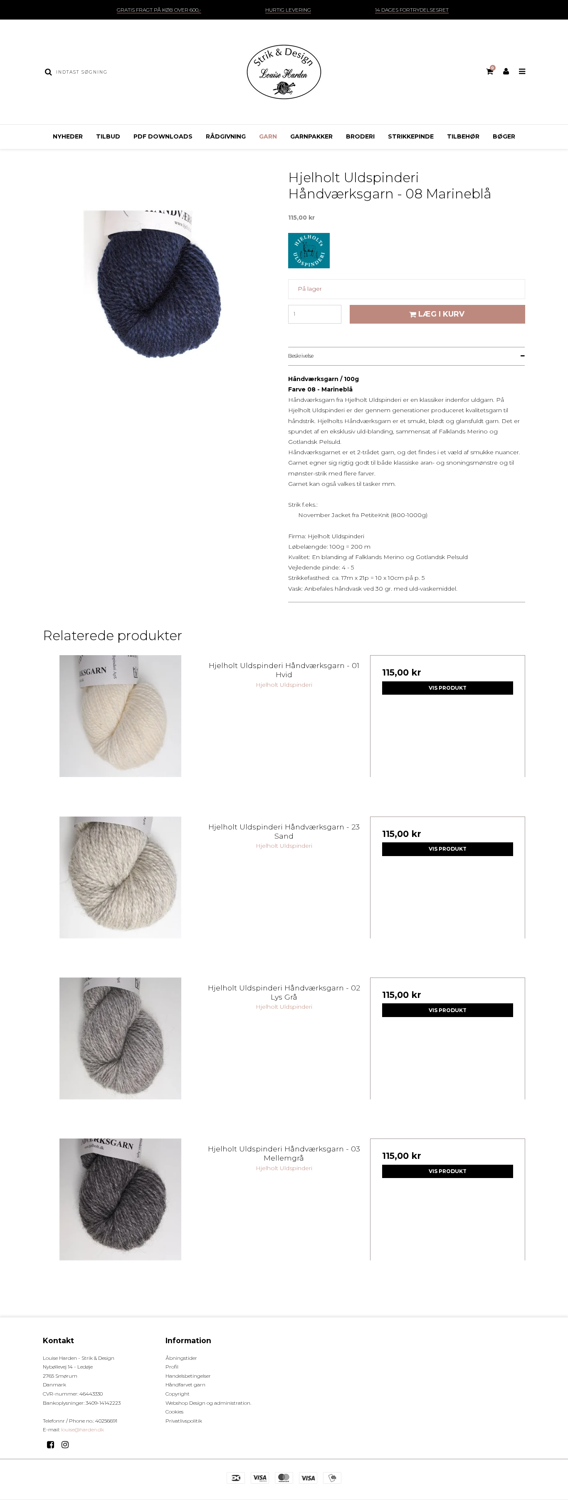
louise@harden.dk (82, 1429)
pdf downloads (163, 136)
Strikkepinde (411, 136)
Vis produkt (448, 688)
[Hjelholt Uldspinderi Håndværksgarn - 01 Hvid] (120, 732)
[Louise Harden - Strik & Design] (283, 72)
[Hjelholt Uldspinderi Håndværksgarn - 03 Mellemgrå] (120, 1216)
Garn (268, 136)
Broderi (360, 136)
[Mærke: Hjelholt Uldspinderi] (309, 254)
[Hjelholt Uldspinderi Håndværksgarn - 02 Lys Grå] (120, 1055)
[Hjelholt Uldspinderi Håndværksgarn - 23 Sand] (120, 894)
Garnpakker (311, 136)
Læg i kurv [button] (441, 313)
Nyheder (68, 136)
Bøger (504, 136)
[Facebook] (53, 1445)
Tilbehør (463, 136)
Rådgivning (226, 136)
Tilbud (108, 136)
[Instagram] (68, 1445)
